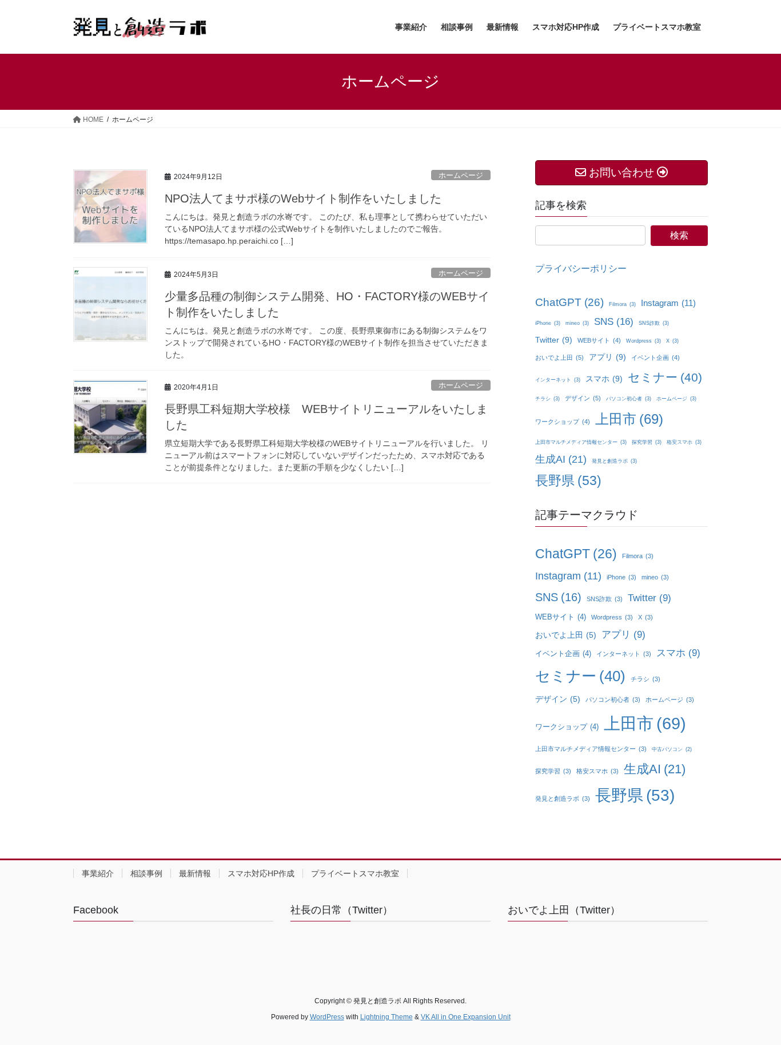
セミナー (665, 377)
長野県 (568, 481)
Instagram (668, 303)
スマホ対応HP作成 (261, 873)
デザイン (583, 398)
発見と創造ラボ (614, 461)
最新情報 (195, 873)
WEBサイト (599, 340)
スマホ (604, 378)
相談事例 (146, 873)
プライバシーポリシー (581, 268)
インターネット (557, 380)
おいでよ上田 (559, 357)
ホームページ (461, 175)
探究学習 (647, 442)
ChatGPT (569, 302)
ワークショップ (562, 421)
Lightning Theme (386, 1017)
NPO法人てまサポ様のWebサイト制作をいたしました (303, 198)
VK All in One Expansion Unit (466, 1017)
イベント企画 (655, 357)
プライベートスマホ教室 (355, 873)
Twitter (553, 339)
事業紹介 (98, 873)
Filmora (622, 304)
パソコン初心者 (628, 399)
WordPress (327, 1017)
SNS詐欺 (654, 323)
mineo (577, 323)
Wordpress (643, 341)
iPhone (547, 323)
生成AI (561, 459)
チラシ (547, 399)
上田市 (629, 419)
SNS (613, 321)
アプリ (607, 356)
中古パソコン (672, 749)
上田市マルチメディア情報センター (581, 442)
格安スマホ (684, 442)
